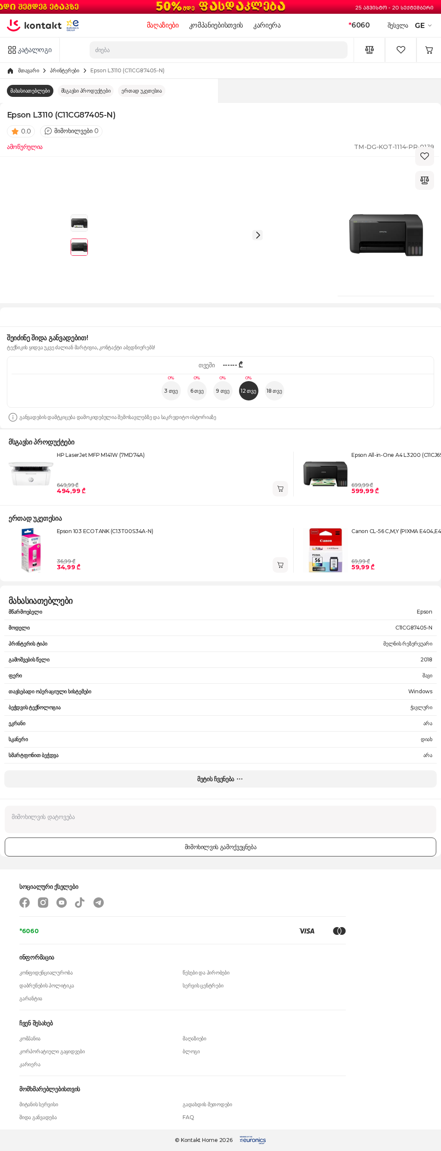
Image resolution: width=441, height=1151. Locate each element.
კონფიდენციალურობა (46, 972)
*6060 (29, 931)
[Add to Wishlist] (424, 156)
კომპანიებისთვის (216, 25)
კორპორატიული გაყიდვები (52, 1051)
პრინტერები (64, 70)
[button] (424, 25)
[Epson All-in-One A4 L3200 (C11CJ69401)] (325, 474)
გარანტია (30, 998)
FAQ (188, 1117)
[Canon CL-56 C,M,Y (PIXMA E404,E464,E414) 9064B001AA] (325, 550)
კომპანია (29, 1038)
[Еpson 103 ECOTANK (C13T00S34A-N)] (31, 550)
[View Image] (79, 223)
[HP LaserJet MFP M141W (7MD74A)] (31, 474)
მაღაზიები (163, 25)
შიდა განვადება (38, 1117)
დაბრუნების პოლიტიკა (46, 985)
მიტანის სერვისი (38, 1104)
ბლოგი (191, 1051)
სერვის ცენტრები (203, 985)
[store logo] (34, 25)
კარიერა (267, 25)
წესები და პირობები (206, 972)
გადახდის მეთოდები (207, 1104)
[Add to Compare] (424, 180)
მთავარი (28, 70)
